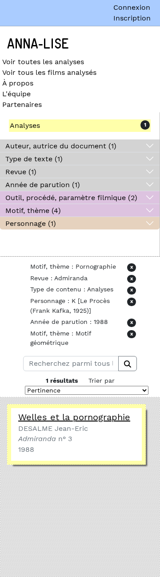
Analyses (25, 125)
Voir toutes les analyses (43, 61)
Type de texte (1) (34, 159)
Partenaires (22, 104)
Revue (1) (20, 172)
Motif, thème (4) (33, 210)
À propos (17, 83)
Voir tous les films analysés (49, 72)
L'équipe (16, 94)
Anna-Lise (38, 44)
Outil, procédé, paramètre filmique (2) (71, 197)
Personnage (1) (30, 223)
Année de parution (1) (42, 184)
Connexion (131, 7)
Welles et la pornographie (74, 417)
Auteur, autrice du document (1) (60, 146)
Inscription (132, 18)
